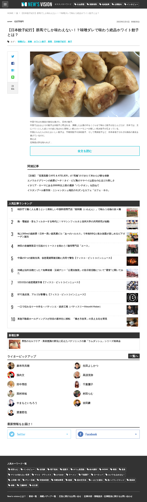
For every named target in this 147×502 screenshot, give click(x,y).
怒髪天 (65, 469)
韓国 (115, 469)
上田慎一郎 (15, 480)
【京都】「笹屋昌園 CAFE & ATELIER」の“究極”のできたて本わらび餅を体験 (68, 175)
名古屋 (35, 485)
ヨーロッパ (98, 475)
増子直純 (54, 469)
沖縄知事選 (58, 480)
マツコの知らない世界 (20, 475)
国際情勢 (93, 4)
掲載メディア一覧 (48, 496)
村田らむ (14, 469)
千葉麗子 (85, 475)
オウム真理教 (78, 469)
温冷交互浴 (81, 480)
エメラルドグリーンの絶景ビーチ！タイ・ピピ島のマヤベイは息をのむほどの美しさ (71, 180)
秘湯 (70, 480)
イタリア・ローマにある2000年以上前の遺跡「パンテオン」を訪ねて (63, 185)
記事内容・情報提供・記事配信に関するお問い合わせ (108, 496)
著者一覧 (33, 496)
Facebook (91, 434)
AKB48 (105, 469)
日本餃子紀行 (60, 41)
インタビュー (132, 4)
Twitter (21, 434)
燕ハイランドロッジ (116, 480)
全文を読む (85, 151)
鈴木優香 (93, 469)
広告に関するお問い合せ (70, 496)
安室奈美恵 (44, 480)
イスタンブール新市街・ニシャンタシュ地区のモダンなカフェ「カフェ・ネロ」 (68, 190)
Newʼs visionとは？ (16, 496)
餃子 (70, 41)
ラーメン (72, 475)
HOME (10, 13)
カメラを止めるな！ (116, 475)
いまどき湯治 (96, 480)
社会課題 (80, 4)
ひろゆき (60, 475)
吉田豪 (42, 469)
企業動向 (118, 4)
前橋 (30, 41)
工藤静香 (23, 485)
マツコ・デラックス (42, 475)
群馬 (50, 41)
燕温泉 (132, 480)
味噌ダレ (22, 41)
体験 (12, 485)
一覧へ (134, 356)
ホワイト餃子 (40, 41)
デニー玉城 (29, 480)
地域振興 (105, 4)
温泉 (123, 469)
